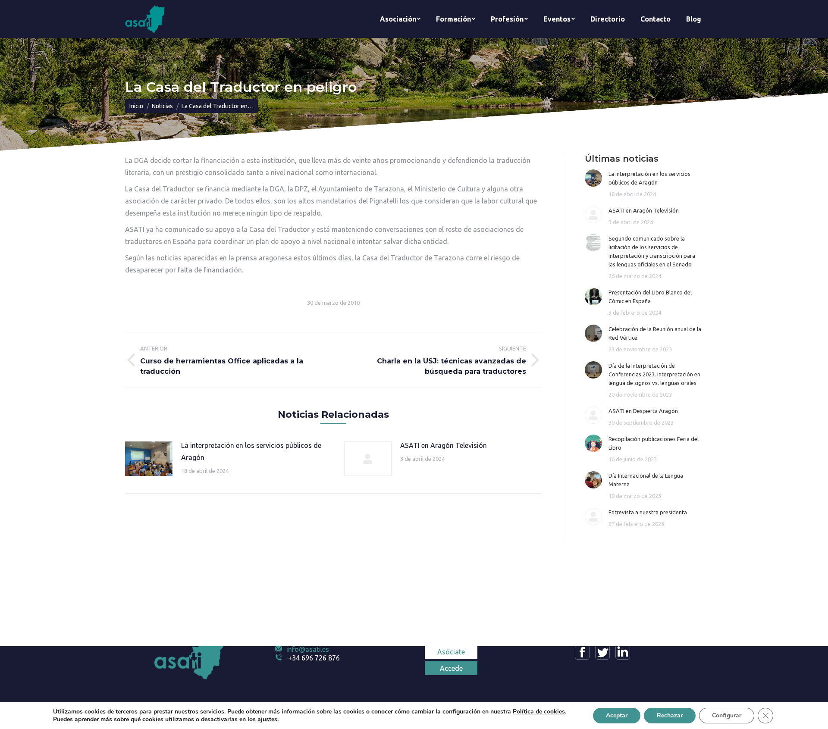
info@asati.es (307, 649)
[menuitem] (400, 19)
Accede (451, 668)
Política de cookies (539, 711)
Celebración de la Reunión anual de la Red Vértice (654, 333)
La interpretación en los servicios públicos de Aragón (251, 451)
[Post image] (148, 458)
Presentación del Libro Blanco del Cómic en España (650, 296)
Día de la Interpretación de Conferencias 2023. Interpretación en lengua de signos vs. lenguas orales (654, 374)
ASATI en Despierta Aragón (643, 411)
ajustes (267, 719)
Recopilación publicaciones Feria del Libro (653, 443)
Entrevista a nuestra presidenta (647, 512)
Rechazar (670, 715)
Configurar (726, 715)
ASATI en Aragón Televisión (443, 445)
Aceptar (616, 715)
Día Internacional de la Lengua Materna (645, 479)
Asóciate (451, 652)
